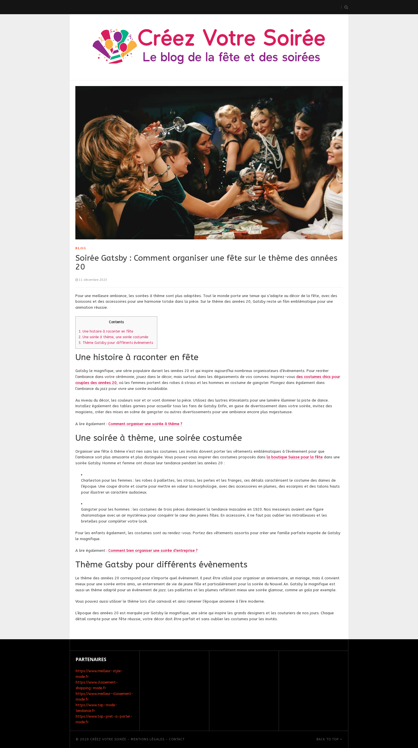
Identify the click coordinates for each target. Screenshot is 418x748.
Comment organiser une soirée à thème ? (145, 424)
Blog (81, 248)
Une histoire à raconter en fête (106, 331)
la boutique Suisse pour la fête (295, 457)
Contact (177, 739)
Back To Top (328, 739)
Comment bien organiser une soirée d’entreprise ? (153, 550)
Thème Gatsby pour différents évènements (116, 343)
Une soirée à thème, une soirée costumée (113, 337)
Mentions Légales (147, 739)
